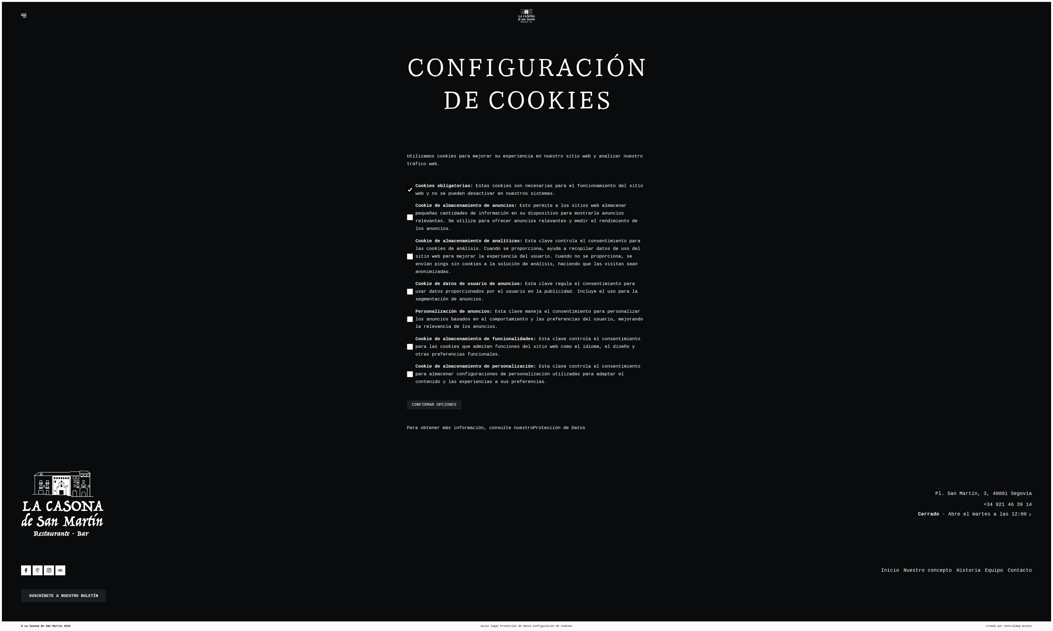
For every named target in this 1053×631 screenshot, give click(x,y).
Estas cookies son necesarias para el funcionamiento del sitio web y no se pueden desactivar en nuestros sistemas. (529, 189)
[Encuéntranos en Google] (38, 570)
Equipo (994, 570)
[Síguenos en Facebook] (26, 570)
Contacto (1020, 570)
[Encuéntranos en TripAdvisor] (60, 570)
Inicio (890, 570)
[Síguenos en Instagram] (49, 570)
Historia (968, 570)
